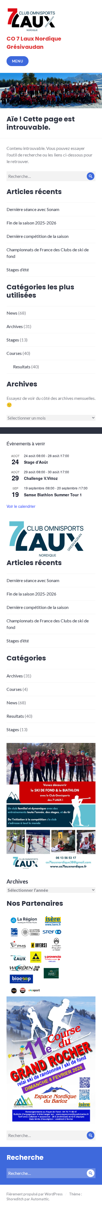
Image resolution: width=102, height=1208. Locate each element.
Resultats (21, 366)
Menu (17, 61)
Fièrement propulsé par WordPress (35, 1194)
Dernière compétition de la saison (38, 236)
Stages (13, 339)
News (12, 312)
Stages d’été (18, 269)
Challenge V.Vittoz (41, 478)
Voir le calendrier (21, 506)
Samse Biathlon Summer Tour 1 (53, 494)
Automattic (40, 1199)
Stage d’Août (36, 462)
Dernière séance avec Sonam (33, 209)
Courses (14, 353)
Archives (15, 326)
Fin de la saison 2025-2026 (31, 222)
